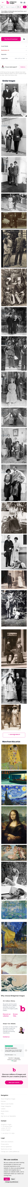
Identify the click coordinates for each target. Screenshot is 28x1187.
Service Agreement (6, 1146)
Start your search (14, 1082)
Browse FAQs (15, 1015)
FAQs (2, 1113)
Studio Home (4, 1111)
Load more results (14, 734)
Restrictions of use (6, 1149)
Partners (3, 1101)
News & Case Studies (7, 1104)
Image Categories (6, 1106)
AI (20, 7)
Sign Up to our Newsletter (8, 1116)
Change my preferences (11, 1182)
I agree (7, 1179)
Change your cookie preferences (10, 1151)
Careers (3, 1108)
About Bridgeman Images (8, 1099)
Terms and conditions (7, 1141)
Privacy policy (5, 1144)
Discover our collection (6, 1015)
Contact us (22, 67)
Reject (13, 1179)
